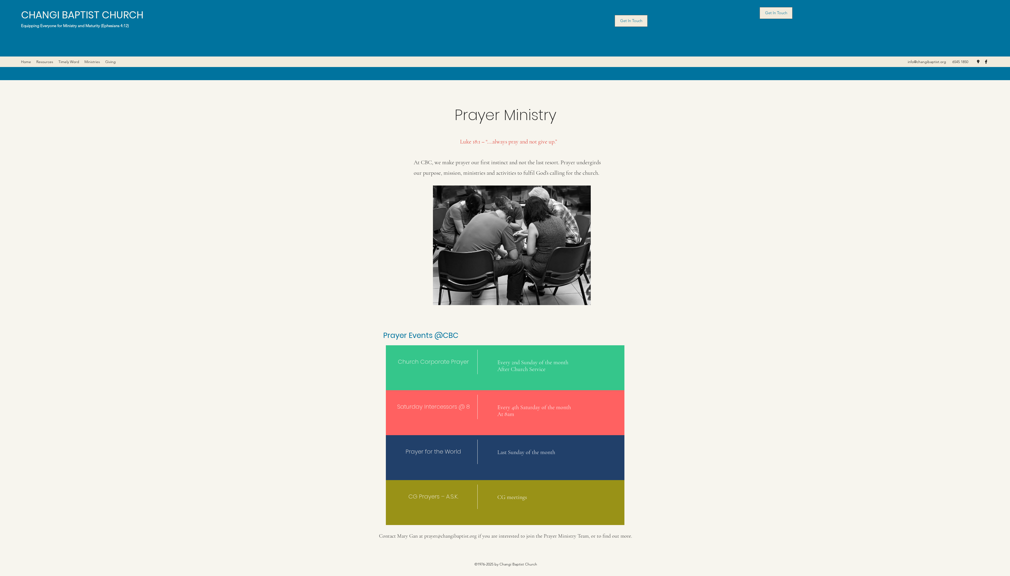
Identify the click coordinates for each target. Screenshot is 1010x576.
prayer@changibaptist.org (450, 536)
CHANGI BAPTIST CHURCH (82, 15)
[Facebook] (986, 61)
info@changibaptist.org (927, 61)
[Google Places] (978, 61)
